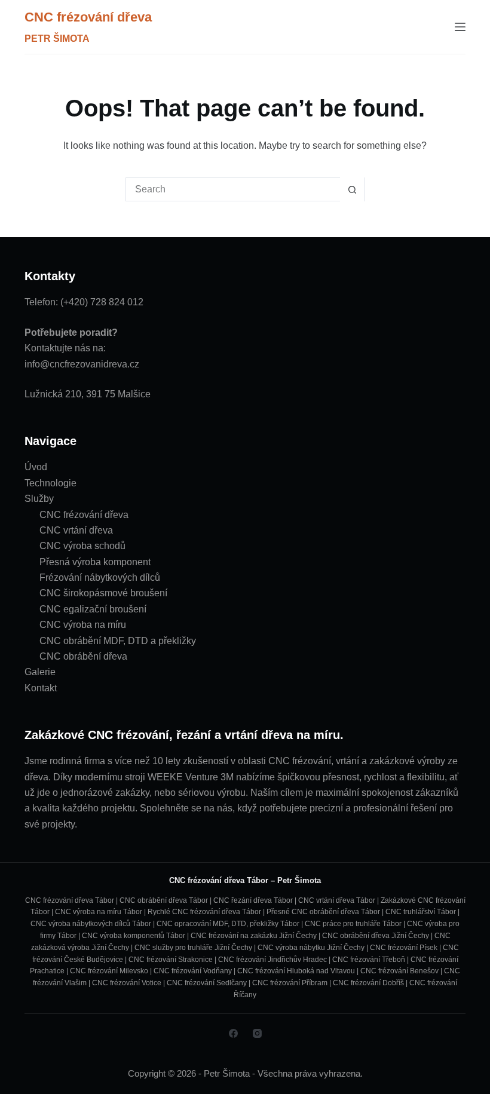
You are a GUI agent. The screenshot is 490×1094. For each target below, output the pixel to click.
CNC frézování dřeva (88, 17)
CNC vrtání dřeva (76, 530)
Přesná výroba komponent (95, 562)
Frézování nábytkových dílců (99, 577)
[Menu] (460, 27)
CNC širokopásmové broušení (103, 593)
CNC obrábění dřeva (83, 656)
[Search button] (352, 189)
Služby (39, 499)
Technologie (50, 483)
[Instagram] (257, 1033)
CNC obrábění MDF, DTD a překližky (117, 641)
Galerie (40, 672)
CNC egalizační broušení (92, 609)
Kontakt (40, 688)
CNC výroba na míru (82, 625)
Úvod (35, 467)
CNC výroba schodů (82, 546)
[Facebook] (233, 1033)
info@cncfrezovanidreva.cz (81, 364)
